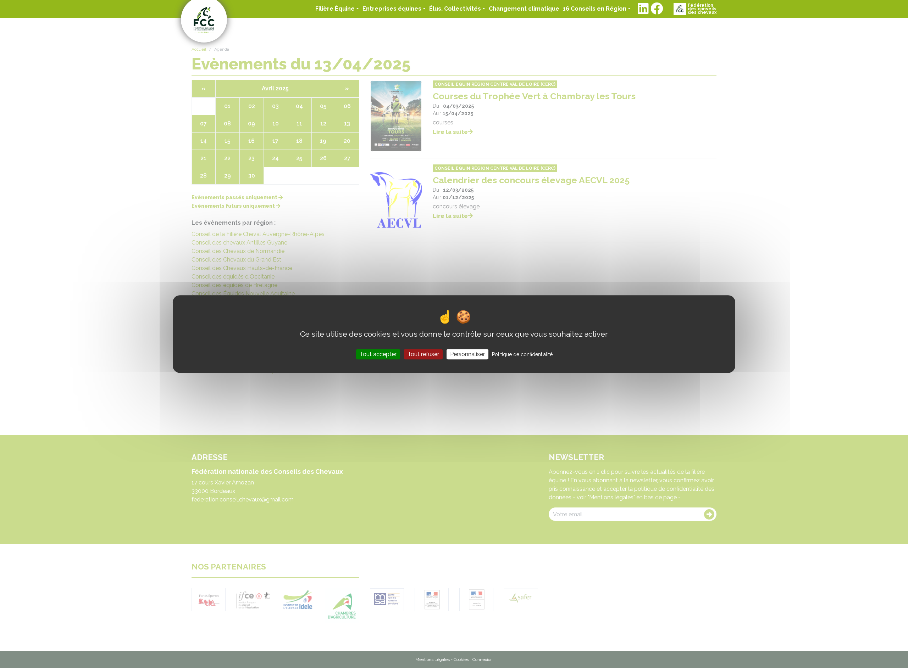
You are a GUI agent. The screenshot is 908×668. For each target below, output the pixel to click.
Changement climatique (524, 8)
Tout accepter (378, 354)
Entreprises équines (391, 8)
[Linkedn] (643, 9)
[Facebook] (656, 9)
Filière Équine (335, 8)
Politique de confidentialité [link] (522, 354)
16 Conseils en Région (594, 8)
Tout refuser (423, 354)
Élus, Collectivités (455, 8)
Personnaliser (467, 354)
